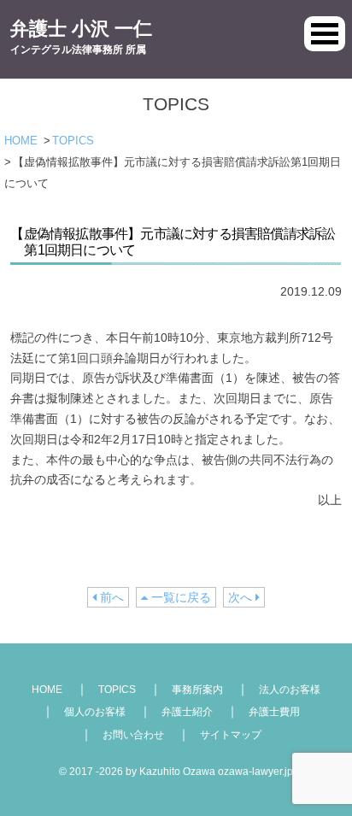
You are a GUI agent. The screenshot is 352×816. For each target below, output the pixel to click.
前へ (110, 597)
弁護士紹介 (187, 712)
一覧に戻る (179, 597)
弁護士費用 (274, 712)
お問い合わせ (133, 735)
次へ (241, 597)
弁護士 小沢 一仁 (81, 37)
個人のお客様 (95, 712)
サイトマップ (230, 735)
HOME (21, 140)
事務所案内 (197, 690)
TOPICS (73, 140)
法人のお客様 (289, 690)
